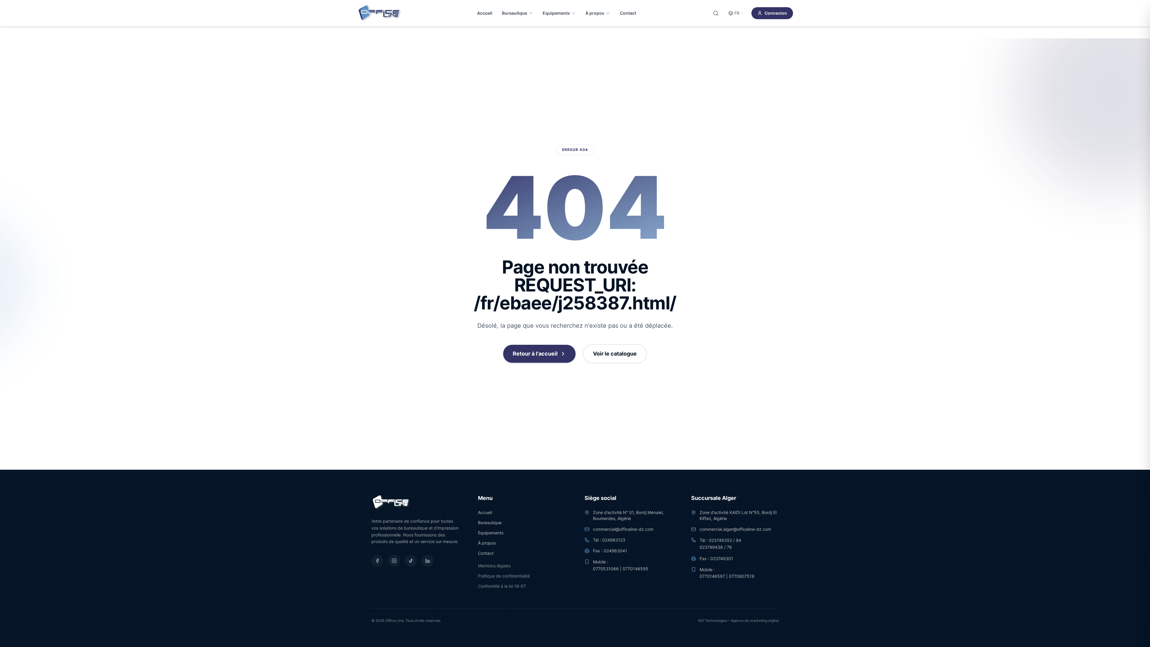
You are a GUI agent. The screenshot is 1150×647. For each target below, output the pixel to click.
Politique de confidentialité (504, 575)
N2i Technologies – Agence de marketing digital (738, 620)
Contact (628, 13)
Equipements (556, 13)
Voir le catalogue (615, 353)
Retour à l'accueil (535, 353)
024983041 (615, 550)
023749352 (720, 540)
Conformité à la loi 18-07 (502, 586)
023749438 (711, 547)
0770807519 (741, 576)
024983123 (613, 539)
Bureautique (514, 13)
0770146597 (712, 576)
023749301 (721, 558)
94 (738, 540)
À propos (594, 13)
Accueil (484, 13)
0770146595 (635, 568)
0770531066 (606, 568)
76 (729, 547)
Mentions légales (494, 565)
